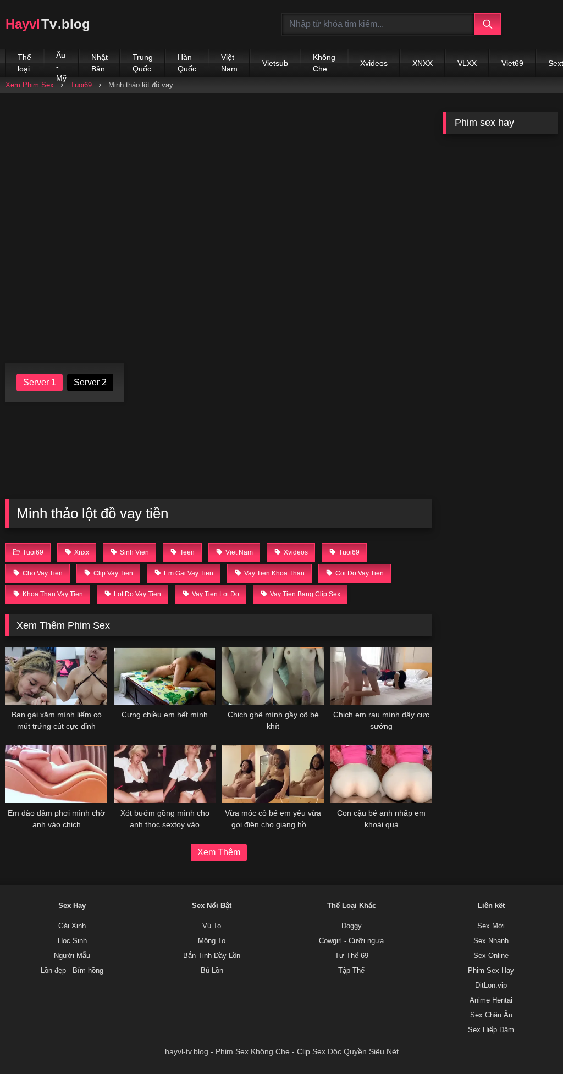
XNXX (422, 63)
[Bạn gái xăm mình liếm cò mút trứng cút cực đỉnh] (56, 676)
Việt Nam (229, 63)
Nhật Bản (99, 63)
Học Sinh (72, 941)
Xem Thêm (218, 852)
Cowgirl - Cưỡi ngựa (351, 941)
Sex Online (491, 956)
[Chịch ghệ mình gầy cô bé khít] (273, 676)
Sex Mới (491, 926)
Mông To (211, 941)
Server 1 (39, 382)
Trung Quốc (143, 63)
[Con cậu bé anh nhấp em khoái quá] (381, 773)
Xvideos (374, 63)
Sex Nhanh (491, 941)
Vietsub (275, 63)
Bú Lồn (212, 971)
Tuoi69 (81, 85)
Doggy (351, 926)
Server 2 (90, 382)
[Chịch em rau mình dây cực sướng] (381, 676)
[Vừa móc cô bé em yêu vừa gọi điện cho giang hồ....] (273, 773)
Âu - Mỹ (61, 64)
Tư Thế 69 (351, 956)
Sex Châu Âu (491, 1015)
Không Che (324, 63)
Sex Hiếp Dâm (491, 1030)
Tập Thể (351, 971)
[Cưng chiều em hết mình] (165, 676)
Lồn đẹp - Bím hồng (72, 971)
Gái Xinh (72, 926)
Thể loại (24, 63)
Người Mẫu (72, 956)
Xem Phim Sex (29, 85)
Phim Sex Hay (491, 971)
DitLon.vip (491, 985)
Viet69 (512, 63)
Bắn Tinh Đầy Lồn (211, 956)
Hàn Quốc (187, 63)
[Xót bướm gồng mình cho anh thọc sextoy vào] (165, 773)
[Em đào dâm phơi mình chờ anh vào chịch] (56, 773)
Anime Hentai (491, 1000)
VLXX (467, 63)
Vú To (211, 926)
